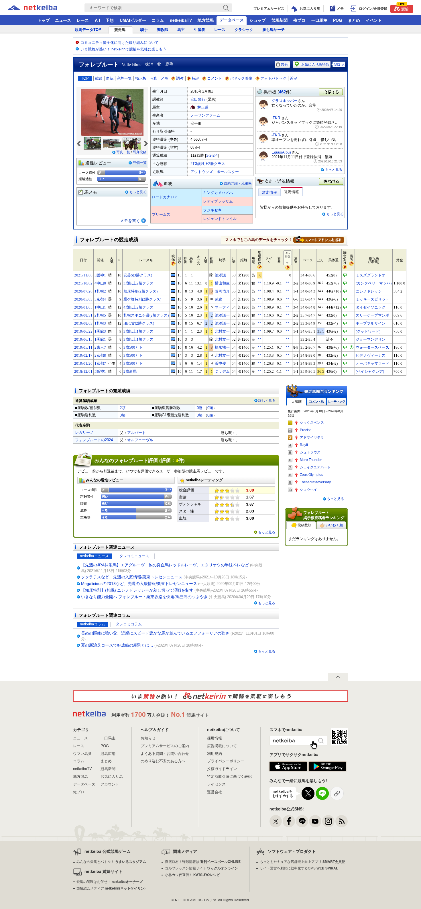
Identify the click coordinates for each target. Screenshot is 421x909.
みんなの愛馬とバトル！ (111, 861)
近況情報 (291, 192)
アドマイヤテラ (312, 437)
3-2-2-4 (212, 155)
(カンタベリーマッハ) (374, 283)
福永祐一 (222, 347)
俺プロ (299, 20)
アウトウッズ (201, 172)
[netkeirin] (210, 696)
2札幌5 (100, 315)
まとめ (354, 20)
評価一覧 (140, 163)
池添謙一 (222, 275)
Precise (306, 430)
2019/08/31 (83, 315)
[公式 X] (275, 821)
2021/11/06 (83, 275)
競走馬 (119, 30)
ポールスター (228, 172)
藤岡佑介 (222, 291)
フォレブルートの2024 (94, 440)
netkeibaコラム (92, 624)
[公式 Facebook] (289, 821)
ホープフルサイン (370, 323)
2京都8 (100, 355)
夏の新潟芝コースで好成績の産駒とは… (117, 645)
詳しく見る (267, 400)
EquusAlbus (282, 152)
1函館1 (100, 339)
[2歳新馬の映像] (173, 371)
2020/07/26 (83, 291)
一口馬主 (319, 20)
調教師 (162, 30)
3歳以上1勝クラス (138, 331)
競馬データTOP (88, 30)
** (259, 283)
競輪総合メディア (110, 888)
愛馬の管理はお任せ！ (109, 881)
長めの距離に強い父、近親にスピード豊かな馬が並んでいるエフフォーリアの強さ (155, 633)
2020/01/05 (83, 307)
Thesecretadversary (315, 482)
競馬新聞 (280, 20)
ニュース (63, 20)
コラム (158, 20)
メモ (164, 78)
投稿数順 (304, 525)
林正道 (202, 107)
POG (337, 20)
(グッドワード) (368, 331)
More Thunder (311, 460)
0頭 (210, 408)
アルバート (136, 433)
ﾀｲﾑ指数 (287, 255)
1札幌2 (100, 291)
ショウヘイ (308, 490)
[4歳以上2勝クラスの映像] (173, 307)
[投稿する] (331, 181)
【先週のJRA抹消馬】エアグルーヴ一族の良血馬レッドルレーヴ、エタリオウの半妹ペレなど (165, 565)
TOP (85, 78)
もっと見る (138, 192)
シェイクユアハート (315, 467)
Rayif (304, 445)
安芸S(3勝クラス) (137, 275)
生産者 (199, 30)
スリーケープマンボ (372, 315)
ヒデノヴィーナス (370, 355)
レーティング (336, 402)
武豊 (218, 299)
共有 (284, 64)
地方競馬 (206, 20)
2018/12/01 (83, 371)
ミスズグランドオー (372, 275)
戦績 (99, 78)
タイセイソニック (370, 307)
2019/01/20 (83, 363)
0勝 (199, 408)
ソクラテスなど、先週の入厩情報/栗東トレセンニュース (131, 577)
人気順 (296, 402)
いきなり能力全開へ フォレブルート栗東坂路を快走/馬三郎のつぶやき (144, 596)
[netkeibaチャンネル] (315, 821)
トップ (44, 20)
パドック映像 (241, 78)
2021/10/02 (83, 283)
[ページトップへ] (338, 677)
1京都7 (100, 363)
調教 (180, 78)
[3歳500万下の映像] (173, 347)
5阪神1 (100, 275)
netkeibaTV (181, 20)
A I (97, 20)
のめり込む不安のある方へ (163, 760)
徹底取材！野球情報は (203, 861)
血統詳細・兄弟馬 (237, 183)
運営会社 (214, 791)
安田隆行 (197, 99)
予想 (110, 20)
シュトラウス (310, 452)
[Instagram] (328, 821)
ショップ (257, 20)
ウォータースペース (372, 347)
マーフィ (222, 307)
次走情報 (269, 192)
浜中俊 (220, 363)
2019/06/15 (83, 339)
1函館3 (100, 331)
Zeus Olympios (311, 475)
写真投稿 (139, 152)
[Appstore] (288, 767)
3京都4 (100, 299)
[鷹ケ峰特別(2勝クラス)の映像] (173, 299)
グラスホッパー (285, 101)
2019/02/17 (83, 355)
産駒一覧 (124, 78)
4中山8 (100, 283)
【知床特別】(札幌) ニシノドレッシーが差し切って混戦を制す (137, 590)
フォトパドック (273, 78)
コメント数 (316, 402)
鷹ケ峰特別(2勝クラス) (142, 299)
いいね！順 (334, 525)
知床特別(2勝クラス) (140, 291)
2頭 (122, 408)
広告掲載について (222, 745)
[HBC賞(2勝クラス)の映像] (173, 323)
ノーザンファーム (205, 115)
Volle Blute (131, 64)
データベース (232, 20)
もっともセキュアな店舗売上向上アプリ (302, 861)
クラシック (244, 30)
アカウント (110, 784)
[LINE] (302, 821)
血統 (109, 78)
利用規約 (214, 753)
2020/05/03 (83, 299)
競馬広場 (108, 753)
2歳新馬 (130, 371)
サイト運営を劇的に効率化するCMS (299, 867)
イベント (374, 20)
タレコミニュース (134, 556)
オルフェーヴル (140, 440)
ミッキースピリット (372, 299)
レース (83, 20)
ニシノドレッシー (370, 291)
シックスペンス (312, 423)
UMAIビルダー (133, 20)
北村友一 (222, 331)
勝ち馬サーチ (273, 30)
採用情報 (214, 738)
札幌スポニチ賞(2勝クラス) (146, 315)
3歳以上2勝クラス (138, 283)
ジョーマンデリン (370, 339)
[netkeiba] (40, 8)
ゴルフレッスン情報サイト (201, 867)
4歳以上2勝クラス (138, 307)
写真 (153, 78)
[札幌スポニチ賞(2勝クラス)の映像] (173, 315)
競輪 (403, 8)
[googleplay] (327, 767)
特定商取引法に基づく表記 (229, 776)
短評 (195, 78)
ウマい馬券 (82, 753)
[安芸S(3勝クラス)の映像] (173, 275)
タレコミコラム (129, 624)
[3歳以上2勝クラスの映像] (173, 283)
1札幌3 (100, 323)
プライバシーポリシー (225, 760)
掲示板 (140, 78)
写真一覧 (123, 152)
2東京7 (100, 347)
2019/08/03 (83, 323)
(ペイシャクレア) (370, 371)
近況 (293, 78)
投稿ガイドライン (222, 768)
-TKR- (276, 118)
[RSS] (341, 821)
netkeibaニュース (94, 556)
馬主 (181, 30)
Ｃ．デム (222, 371)
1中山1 (100, 307)
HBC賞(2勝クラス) (138, 323)
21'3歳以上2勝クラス (207, 164)
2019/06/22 (83, 331)
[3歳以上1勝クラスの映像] (173, 331)
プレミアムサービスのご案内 (165, 745)
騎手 (144, 30)
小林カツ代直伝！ (192, 874)
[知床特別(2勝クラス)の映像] (173, 291)
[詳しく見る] (318, 239)
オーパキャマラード (372, 363)
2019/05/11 (83, 347)
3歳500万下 (133, 347)
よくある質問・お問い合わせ (165, 753)
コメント (214, 78)
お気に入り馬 (112, 776)
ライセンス (216, 784)
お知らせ (148, 738)
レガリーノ (84, 432)
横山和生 (222, 283)
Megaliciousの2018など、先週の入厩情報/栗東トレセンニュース (139, 583)
